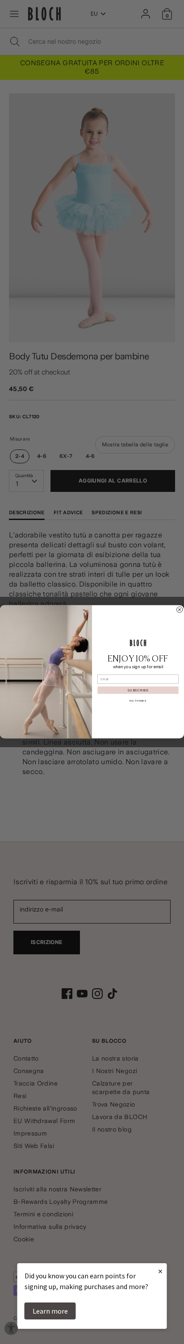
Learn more (50, 1311)
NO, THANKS (138, 701)
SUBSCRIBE (138, 690)
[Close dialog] (180, 610)
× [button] (160, 1271)
